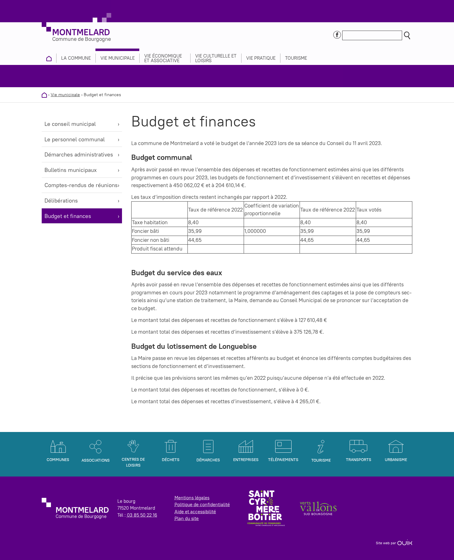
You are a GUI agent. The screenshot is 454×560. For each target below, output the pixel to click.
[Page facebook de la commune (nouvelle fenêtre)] (337, 34)
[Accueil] (44, 94)
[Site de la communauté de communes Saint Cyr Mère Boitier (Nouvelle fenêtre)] (266, 508)
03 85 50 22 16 (142, 515)
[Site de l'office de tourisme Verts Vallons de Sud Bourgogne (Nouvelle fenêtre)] (318, 508)
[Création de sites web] (404, 543)
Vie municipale (65, 94)
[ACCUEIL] (49, 58)
